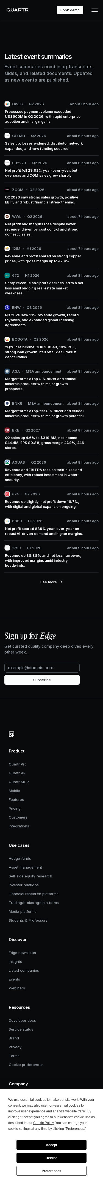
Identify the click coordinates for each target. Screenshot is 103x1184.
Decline (51, 1158)
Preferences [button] (75, 1129)
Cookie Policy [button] (43, 1123)
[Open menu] (94, 10)
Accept (51, 1145)
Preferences (51, 1171)
